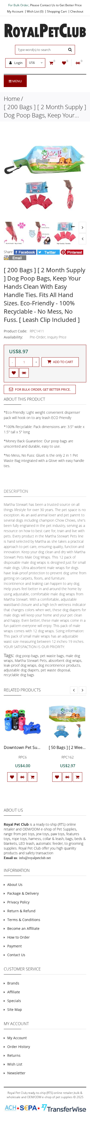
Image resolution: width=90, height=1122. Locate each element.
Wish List (14, 1064)
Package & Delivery (23, 893)
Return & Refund (21, 910)
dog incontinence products (59, 665)
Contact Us (16, 954)
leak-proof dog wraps (20, 665)
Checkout (76, 11)
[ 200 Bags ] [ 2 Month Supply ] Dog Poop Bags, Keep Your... (45, 111)
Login (18, 62)
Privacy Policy (18, 902)
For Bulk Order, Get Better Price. (42, 389)
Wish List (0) (35, 11)
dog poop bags (27, 655)
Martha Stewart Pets (31, 660)
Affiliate (13, 992)
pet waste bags (52, 655)
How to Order (18, 937)
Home (12, 98)
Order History (18, 1046)
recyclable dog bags (19, 674)
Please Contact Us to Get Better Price (56, 5)
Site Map (14, 1009)
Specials (14, 1000)
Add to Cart (62, 362)
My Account (15, 11)
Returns (13, 1055)
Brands (13, 983)
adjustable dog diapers (21, 670)
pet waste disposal (55, 670)
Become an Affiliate (23, 928)
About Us (14, 884)
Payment (14, 946)
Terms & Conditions (23, 919)
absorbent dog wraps (65, 660)
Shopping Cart (57, 11)
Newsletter (16, 1073)
